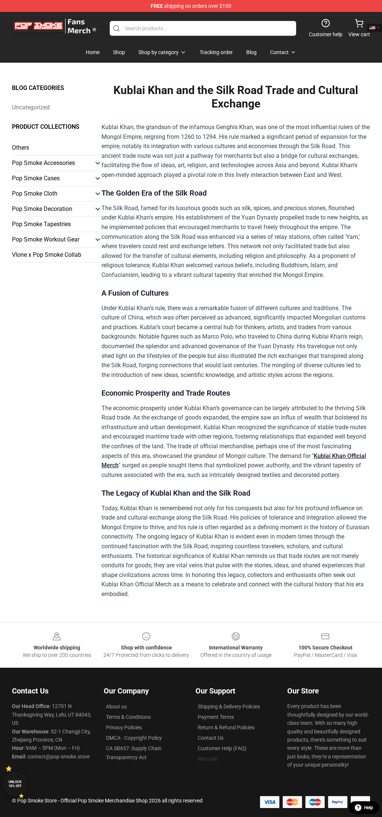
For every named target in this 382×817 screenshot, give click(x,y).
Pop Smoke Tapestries (41, 224)
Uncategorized (31, 107)
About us (116, 707)
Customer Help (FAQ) (222, 748)
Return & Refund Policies (226, 727)
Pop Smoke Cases (36, 178)
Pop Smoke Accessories (43, 162)
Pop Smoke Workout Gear (45, 239)
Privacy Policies (124, 727)
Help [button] (368, 807)
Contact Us (210, 738)
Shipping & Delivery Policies (229, 707)
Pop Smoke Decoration (42, 208)
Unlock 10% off (15, 784)
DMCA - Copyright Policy (134, 738)
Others (20, 147)
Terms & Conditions (128, 717)
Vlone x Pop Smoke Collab (46, 254)
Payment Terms (216, 717)
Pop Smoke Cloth (34, 193)
